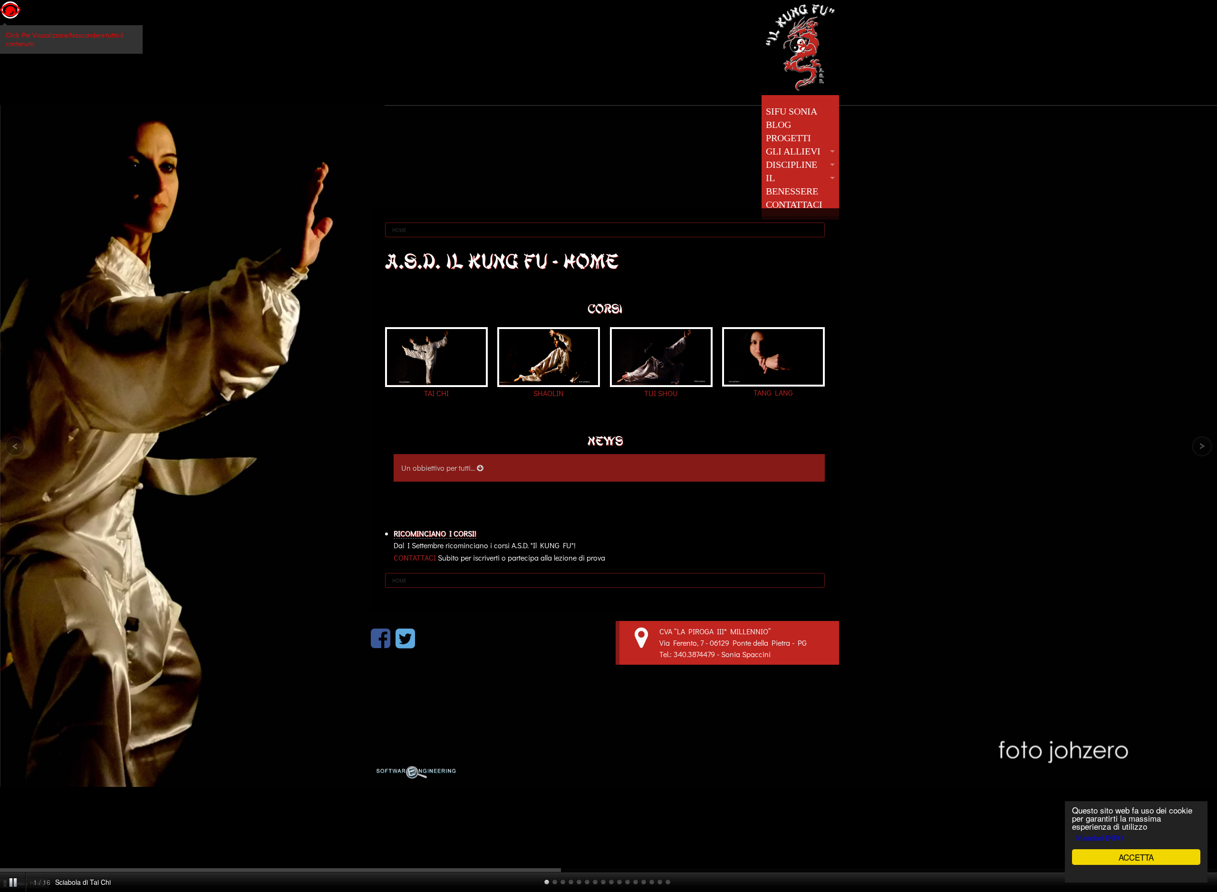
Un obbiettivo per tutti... (439, 468)
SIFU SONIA (791, 111)
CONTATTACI (794, 204)
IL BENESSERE (792, 184)
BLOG (778, 124)
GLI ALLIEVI (793, 151)
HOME (399, 229)
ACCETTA (1136, 857)
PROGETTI (788, 138)
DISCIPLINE (791, 164)
